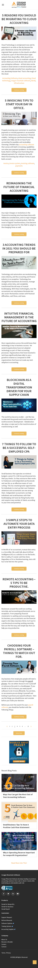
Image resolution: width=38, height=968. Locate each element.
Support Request (6, 917)
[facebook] (3, 893)
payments (19, 166)
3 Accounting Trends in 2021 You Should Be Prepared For (19, 248)
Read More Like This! (19, 863)
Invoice (6, 163)
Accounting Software (9, 78)
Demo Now (19, 733)
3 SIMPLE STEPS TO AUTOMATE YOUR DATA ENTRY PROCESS (19, 523)
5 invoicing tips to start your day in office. (19, 104)
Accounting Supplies (7, 929)
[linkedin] (13, 893)
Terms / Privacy (6, 953)
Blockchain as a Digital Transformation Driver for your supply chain (19, 387)
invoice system (14, 163)
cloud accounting (24, 78)
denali (33, 81)
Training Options (6, 926)
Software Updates (6, 923)
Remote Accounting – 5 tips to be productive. (19, 583)
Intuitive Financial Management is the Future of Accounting (19, 317)
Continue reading (19, 90)
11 (28, 726)
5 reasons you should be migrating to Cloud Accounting (19, 19)
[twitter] (8, 893)
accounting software (26, 144)
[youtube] (17, 893)
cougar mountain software (20, 81)
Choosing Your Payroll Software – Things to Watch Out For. (19, 651)
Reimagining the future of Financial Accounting (19, 187)
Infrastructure (19, 83)
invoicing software (27, 163)
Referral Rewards (6, 920)
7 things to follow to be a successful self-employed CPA (19, 447)
